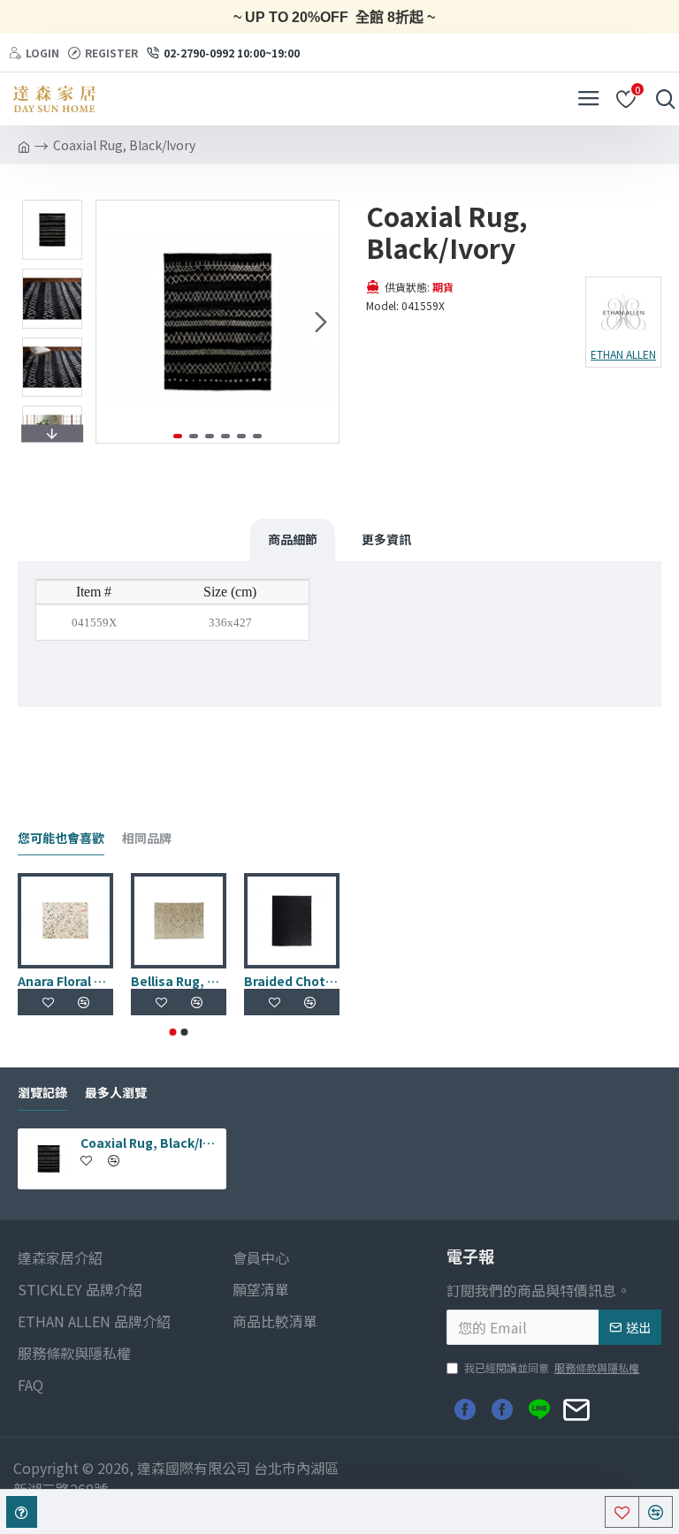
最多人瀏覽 (116, 1093)
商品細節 (292, 539)
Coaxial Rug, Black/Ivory (150, 1142)
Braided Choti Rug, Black (292, 981)
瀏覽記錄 (42, 1093)
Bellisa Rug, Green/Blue (178, 981)
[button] (114, 321)
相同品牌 (147, 839)
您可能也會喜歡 (61, 839)
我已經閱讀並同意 (551, 1367)
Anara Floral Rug (65, 981)
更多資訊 (386, 539)
